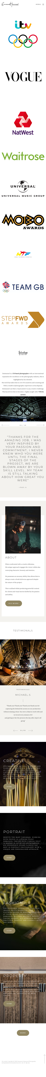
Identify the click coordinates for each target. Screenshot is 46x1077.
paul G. (23, 487)
